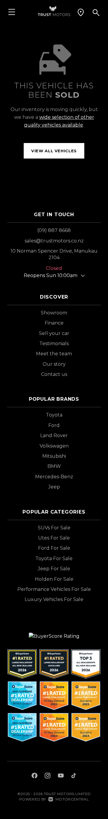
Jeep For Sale (54, 568)
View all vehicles (54, 150)
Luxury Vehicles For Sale (54, 599)
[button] (81, 12)
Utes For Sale (54, 538)
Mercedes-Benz (54, 477)
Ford (54, 425)
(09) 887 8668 (54, 230)
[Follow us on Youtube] (60, 776)
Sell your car (54, 333)
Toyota (54, 415)
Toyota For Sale (54, 558)
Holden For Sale (54, 579)
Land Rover (54, 435)
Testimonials (54, 343)
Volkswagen (54, 446)
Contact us (54, 374)
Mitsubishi (54, 456)
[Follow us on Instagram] (47, 776)
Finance (54, 323)
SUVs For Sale (54, 528)
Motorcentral (72, 799)
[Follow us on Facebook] (34, 776)
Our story (54, 364)
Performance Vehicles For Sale (54, 589)
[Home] (54, 10)
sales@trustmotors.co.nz (54, 241)
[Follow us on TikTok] (73, 776)
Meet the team (54, 354)
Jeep (54, 487)
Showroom (54, 313)
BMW (54, 466)
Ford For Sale (54, 548)
